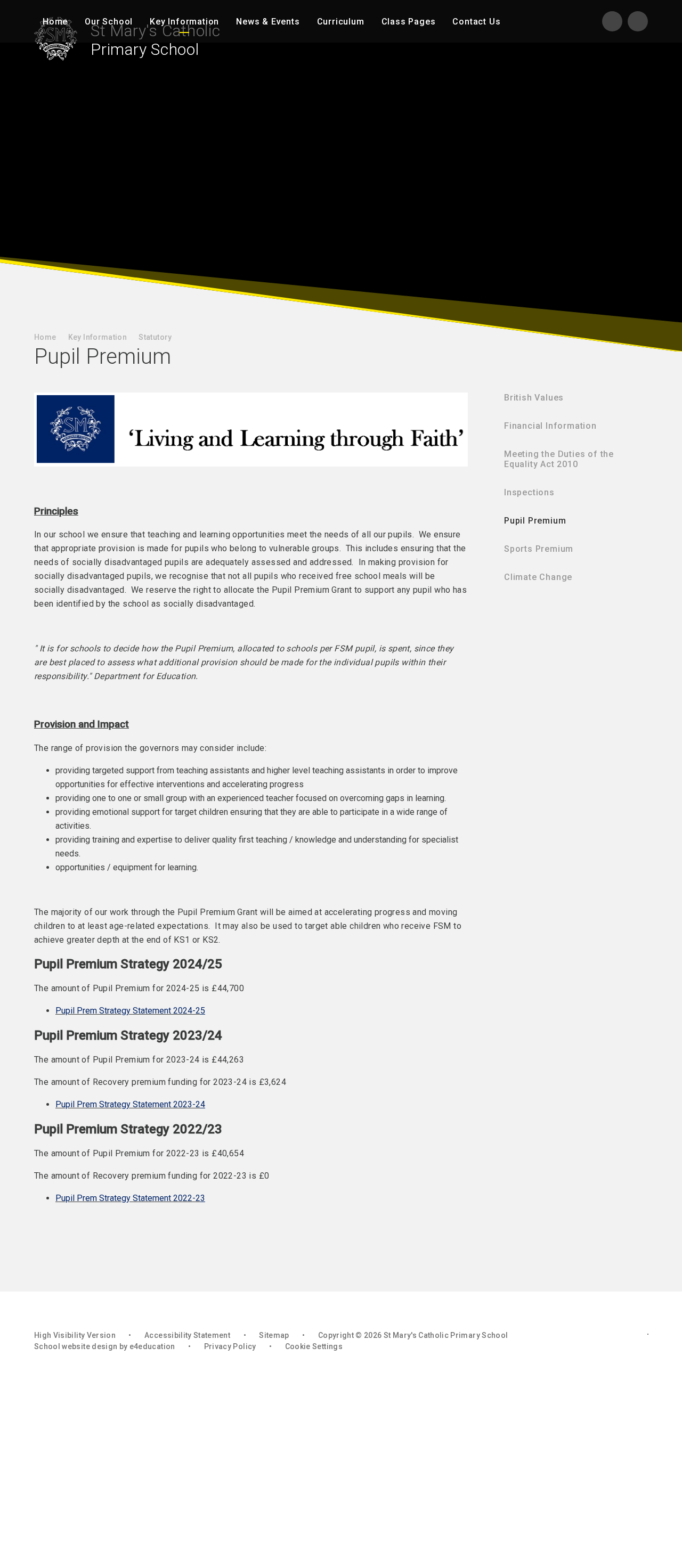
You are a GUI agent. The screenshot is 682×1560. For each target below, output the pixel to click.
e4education (152, 1346)
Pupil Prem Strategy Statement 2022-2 (127, 1198)
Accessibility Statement (187, 1335)
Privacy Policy (230, 1346)
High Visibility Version (75, 1335)
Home (45, 337)
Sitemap (274, 1335)
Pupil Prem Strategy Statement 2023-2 (127, 1104)
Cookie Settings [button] (314, 1346)
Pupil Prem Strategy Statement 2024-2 (127, 1011)
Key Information (97, 337)
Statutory (155, 337)
